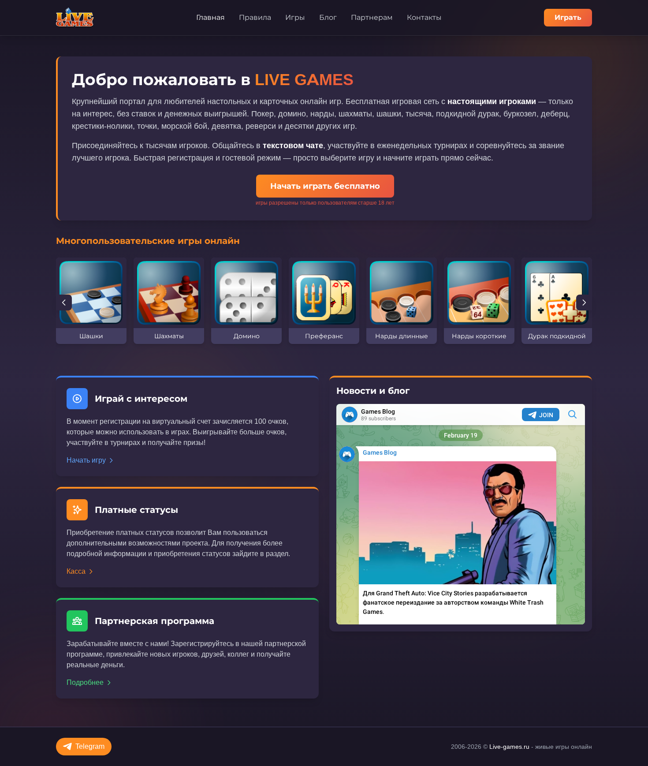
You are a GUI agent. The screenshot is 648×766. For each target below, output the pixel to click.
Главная (210, 17)
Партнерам (372, 17)
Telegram (89, 746)
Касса (76, 571)
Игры (295, 17)
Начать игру (86, 460)
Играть (568, 17)
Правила (255, 17)
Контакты (424, 17)
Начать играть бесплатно (325, 186)
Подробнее (85, 682)
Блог (328, 17)
